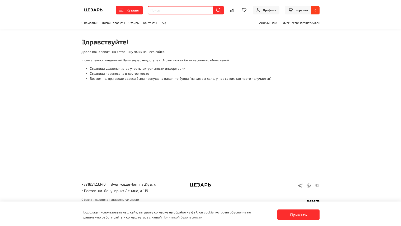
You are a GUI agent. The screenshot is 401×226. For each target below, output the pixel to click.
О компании (89, 22)
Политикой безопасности (182, 217)
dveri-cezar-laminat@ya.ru (301, 22)
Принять (298, 214)
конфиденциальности (124, 199)
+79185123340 (267, 22)
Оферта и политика (95, 199)
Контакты (150, 22)
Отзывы (133, 22)
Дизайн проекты (113, 22)
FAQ (163, 22)
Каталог (133, 10)
